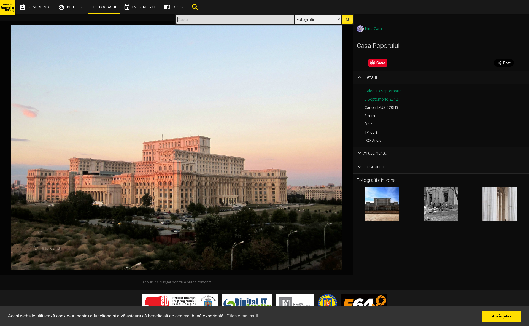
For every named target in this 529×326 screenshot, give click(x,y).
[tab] (441, 77)
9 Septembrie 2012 (381, 99)
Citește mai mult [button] (242, 316)
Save (380, 63)
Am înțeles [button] (502, 316)
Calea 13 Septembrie (383, 90)
